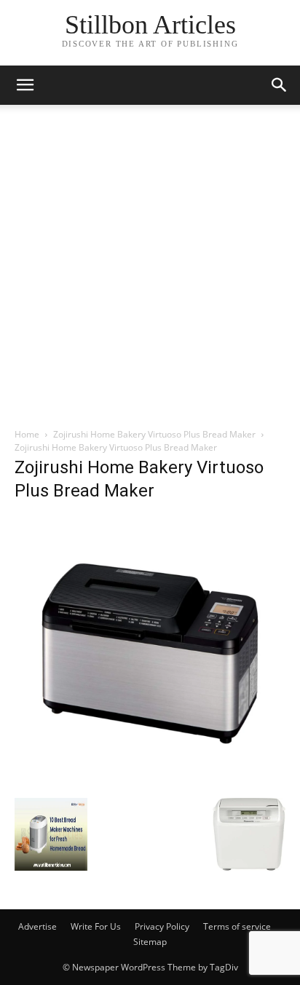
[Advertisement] (150, 270)
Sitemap (150, 941)
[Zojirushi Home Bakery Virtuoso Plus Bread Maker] (150, 783)
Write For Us (96, 926)
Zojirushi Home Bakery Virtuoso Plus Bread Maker (154, 434)
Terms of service (237, 926)
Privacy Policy (162, 926)
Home (27, 434)
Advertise (37, 926)
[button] (279, 85)
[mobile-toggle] (24, 85)
